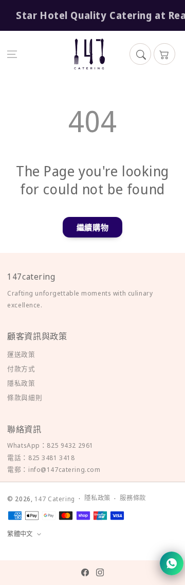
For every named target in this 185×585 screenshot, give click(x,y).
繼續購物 (92, 227)
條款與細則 (24, 397)
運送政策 (21, 354)
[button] (12, 54)
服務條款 (132, 497)
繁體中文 (20, 533)
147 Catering (54, 499)
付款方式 (21, 368)
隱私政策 (21, 383)
